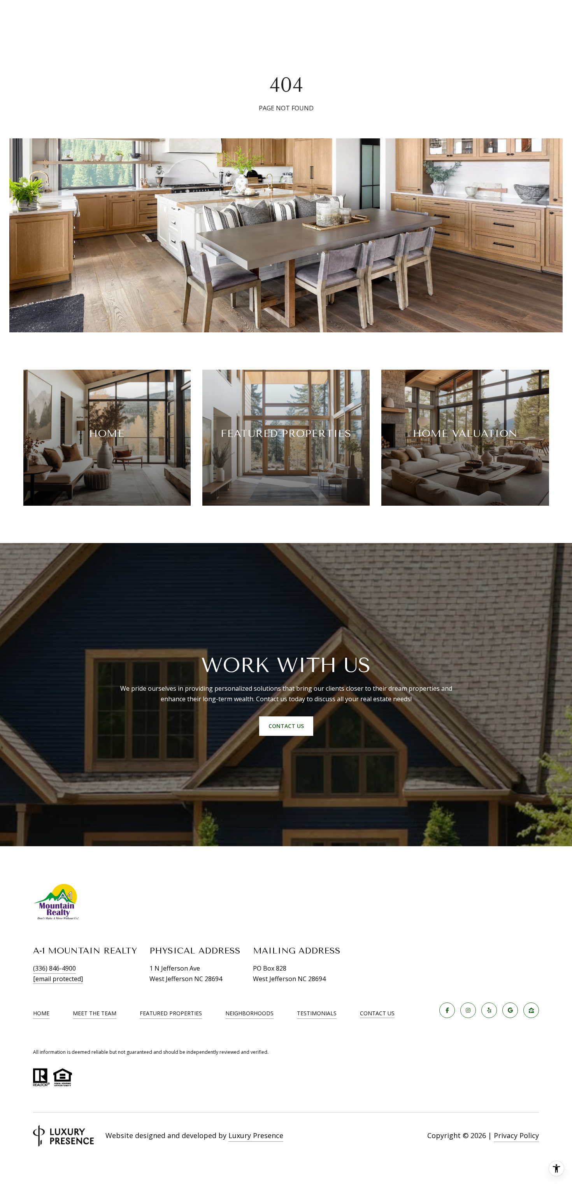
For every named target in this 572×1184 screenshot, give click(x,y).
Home (41, 1013)
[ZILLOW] (531, 1010)
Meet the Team (94, 1013)
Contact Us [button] (286, 726)
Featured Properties (171, 1013)
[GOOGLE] (510, 1010)
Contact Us (377, 1013)
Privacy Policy (516, 1135)
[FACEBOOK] (447, 1010)
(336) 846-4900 (54, 968)
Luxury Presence (255, 1135)
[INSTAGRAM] (468, 1010)
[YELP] (489, 1010)
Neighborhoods (249, 1013)
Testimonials (317, 1013)
